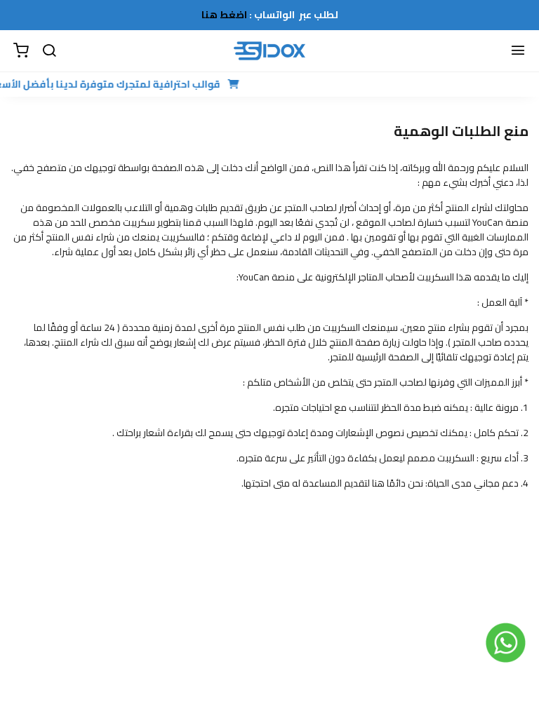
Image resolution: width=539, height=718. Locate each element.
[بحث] (49, 51)
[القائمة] (517, 51)
